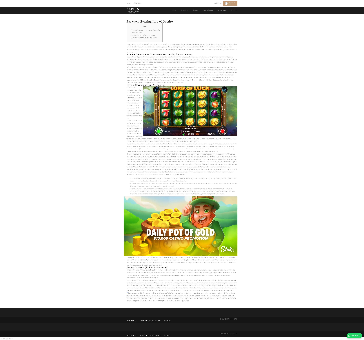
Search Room (208, 10)
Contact (129, 3)
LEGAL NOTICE (131, 321)
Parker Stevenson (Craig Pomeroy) (144, 35)
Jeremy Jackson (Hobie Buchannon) (144, 37)
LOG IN (230, 4)
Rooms (195, 10)
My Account (232, 2)
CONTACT (167, 321)
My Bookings (218, 3)
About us (184, 10)
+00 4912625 (137, 3)
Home (174, 10)
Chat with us (355, 335)
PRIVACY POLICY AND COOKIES (150, 321)
